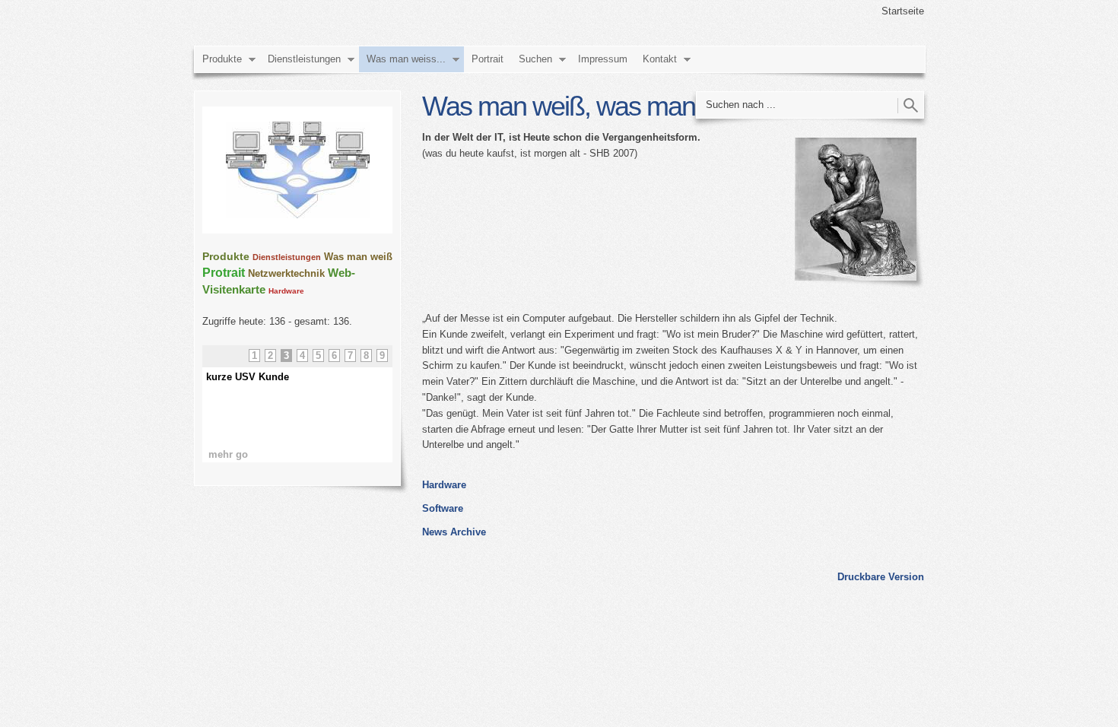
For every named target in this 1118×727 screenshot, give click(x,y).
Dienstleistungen (304, 59)
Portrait (487, 59)
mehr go (228, 454)
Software (442, 508)
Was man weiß (358, 256)
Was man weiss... (406, 59)
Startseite (902, 11)
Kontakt (660, 59)
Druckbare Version (880, 577)
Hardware (444, 484)
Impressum (602, 59)
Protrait (223, 272)
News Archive (454, 532)
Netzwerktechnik (286, 273)
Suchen (535, 59)
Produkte (222, 59)
